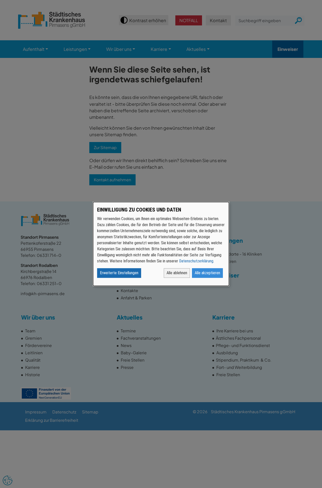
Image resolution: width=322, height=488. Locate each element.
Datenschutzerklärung (196, 261)
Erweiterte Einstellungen (119, 273)
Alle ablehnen (177, 273)
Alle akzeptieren (207, 273)
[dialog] (161, 244)
